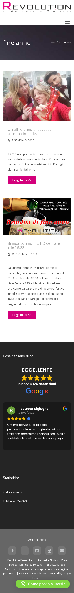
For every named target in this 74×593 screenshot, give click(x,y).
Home (51, 42)
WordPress (40, 573)
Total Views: (10, 501)
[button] (43, 584)
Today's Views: (12, 492)
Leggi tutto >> (21, 180)
